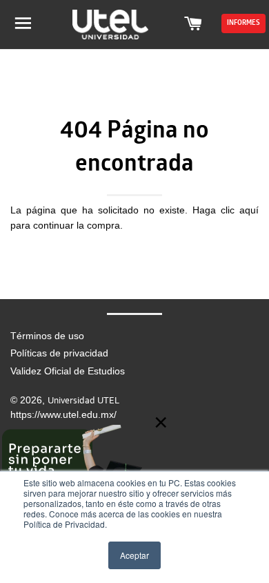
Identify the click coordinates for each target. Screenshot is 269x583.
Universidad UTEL (83, 400)
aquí (249, 210)
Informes (243, 23)
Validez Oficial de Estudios (67, 370)
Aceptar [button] (134, 555)
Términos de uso (47, 335)
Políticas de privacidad (59, 353)
